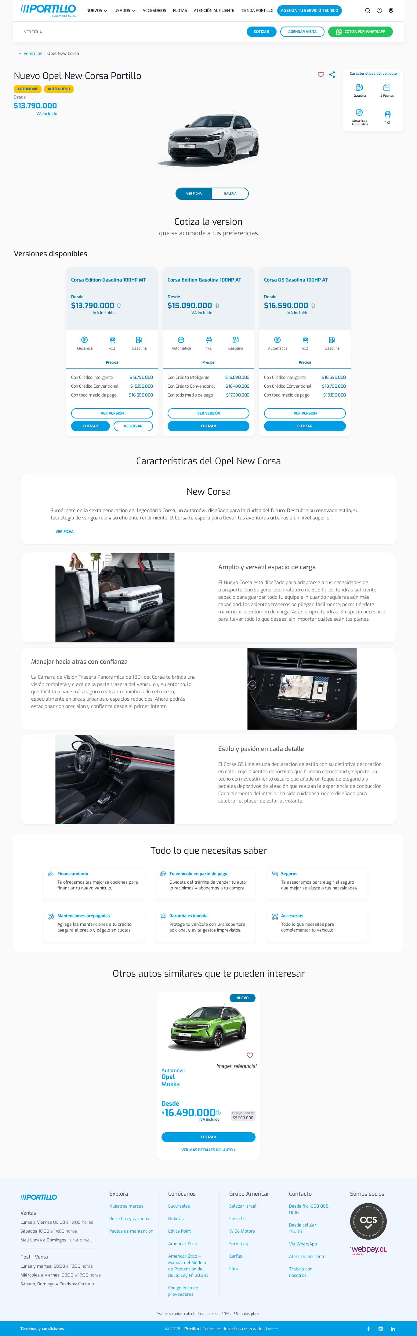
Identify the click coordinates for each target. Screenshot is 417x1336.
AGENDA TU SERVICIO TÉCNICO (309, 10)
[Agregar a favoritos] (250, 1055)
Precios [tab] (112, 362)
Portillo (191, 1329)
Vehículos (33, 53)
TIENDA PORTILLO (257, 10)
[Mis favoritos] (379, 10)
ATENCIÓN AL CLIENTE (214, 10)
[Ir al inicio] (48, 11)
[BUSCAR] (367, 10)
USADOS (122, 10)
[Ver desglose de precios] (119, 305)
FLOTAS (180, 10)
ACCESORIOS (154, 10)
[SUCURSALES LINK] (391, 10)
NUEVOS (94, 10)
